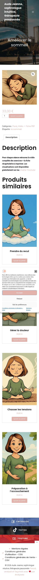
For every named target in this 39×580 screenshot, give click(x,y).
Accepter (19, 293)
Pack (15, 126)
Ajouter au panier (17, 116)
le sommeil (16, 129)
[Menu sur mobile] (33, 12)
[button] (36, 271)
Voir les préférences (19, 304)
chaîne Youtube (27, 170)
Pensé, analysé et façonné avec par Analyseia (20, 571)
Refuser (19, 298)
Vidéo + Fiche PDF (26, 126)
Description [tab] (11, 137)
